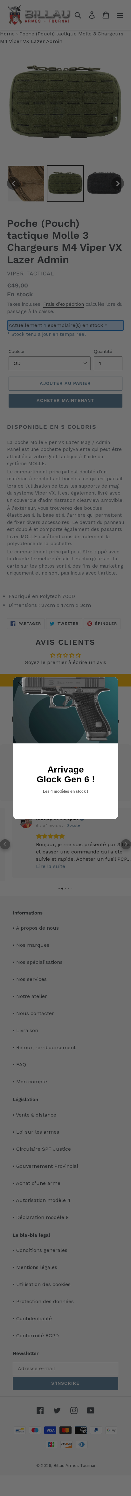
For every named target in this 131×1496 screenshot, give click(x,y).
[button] (20, 684)
